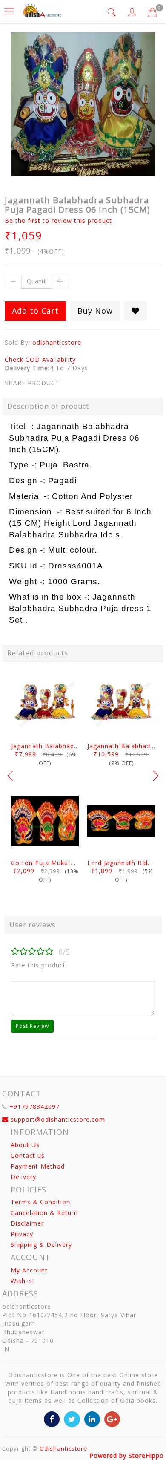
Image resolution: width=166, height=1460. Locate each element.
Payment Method (38, 1166)
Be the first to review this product (58, 220)
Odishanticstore (63, 1448)
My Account (29, 1270)
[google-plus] (112, 1418)
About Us (25, 1145)
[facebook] (52, 1418)
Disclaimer (27, 1223)
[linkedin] (92, 1418)
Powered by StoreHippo (126, 1455)
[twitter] (72, 1418)
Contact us (28, 1155)
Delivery (23, 1177)
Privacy (22, 1234)
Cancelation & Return (44, 1213)
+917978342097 (34, 1106)
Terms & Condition (40, 1202)
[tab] (113, 12)
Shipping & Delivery (41, 1245)
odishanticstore (56, 342)
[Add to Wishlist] (135, 311)
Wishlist (23, 1281)
